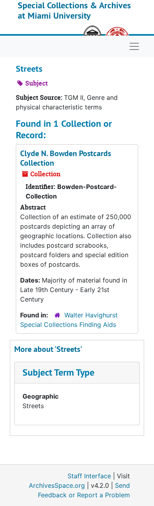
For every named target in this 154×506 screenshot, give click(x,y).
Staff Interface (89, 476)
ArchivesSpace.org (57, 485)
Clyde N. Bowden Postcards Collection (65, 158)
